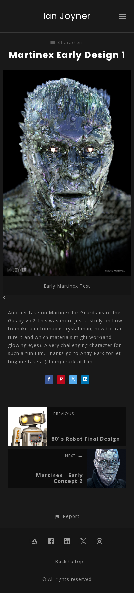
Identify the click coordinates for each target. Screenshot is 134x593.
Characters (71, 42)
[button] (67, 516)
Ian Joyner (67, 16)
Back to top (69, 561)
